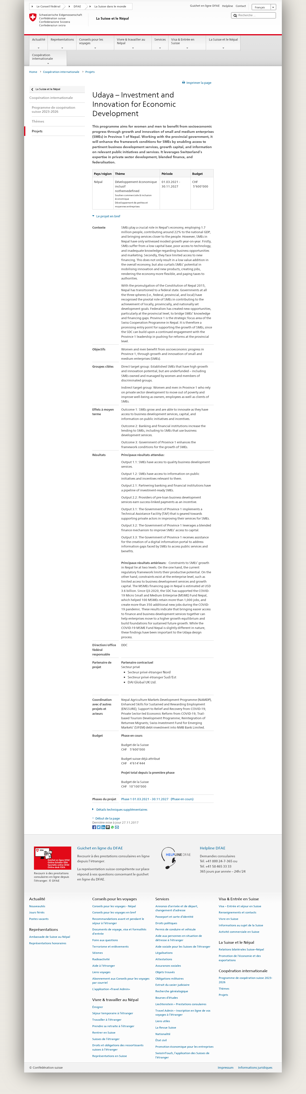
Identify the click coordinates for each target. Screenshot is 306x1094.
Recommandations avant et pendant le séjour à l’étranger (118, 921)
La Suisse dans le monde (110, 6)
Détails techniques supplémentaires (121, 809)
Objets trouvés (165, 972)
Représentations (62, 39)
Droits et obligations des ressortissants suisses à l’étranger (117, 1047)
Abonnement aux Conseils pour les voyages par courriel (120, 980)
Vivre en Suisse (228, 919)
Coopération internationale (42, 57)
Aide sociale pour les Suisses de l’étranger (182, 946)
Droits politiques (166, 923)
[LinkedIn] (103, 827)
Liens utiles (162, 1021)
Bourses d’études (166, 997)
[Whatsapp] (112, 827)
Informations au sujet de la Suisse (241, 925)
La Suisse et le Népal (223, 39)
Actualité (38, 39)
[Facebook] (94, 827)
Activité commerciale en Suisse (239, 931)
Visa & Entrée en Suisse (182, 41)
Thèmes (224, 988)
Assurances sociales (168, 965)
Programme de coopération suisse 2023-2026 (245, 980)
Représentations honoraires (47, 943)
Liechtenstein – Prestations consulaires (180, 1004)
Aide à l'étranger (103, 965)
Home (33, 72)
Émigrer (97, 1006)
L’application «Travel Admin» (111, 989)
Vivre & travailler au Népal (131, 41)
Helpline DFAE (212, 848)
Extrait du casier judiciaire (172, 985)
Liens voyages (101, 972)
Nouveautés (37, 906)
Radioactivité (101, 959)
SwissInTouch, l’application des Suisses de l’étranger (182, 1055)
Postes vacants (39, 919)
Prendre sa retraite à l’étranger (113, 1026)
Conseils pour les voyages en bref (114, 912)
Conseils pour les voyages (91, 41)
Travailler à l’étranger (106, 1019)
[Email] (117, 827)
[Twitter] (99, 827)
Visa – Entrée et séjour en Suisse (240, 906)
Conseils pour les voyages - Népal (114, 906)
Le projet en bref (108, 216)
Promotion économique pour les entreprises (184, 1046)
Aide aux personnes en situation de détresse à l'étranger (178, 938)
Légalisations (164, 953)
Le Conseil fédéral (48, 6)
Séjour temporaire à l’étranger (112, 1013)
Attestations (163, 959)
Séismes (97, 953)
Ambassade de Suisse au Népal (49, 936)
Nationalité (162, 1033)
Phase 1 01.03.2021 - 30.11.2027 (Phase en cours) (157, 799)
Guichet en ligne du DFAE (100, 848)
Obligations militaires (169, 978)
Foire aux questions (105, 940)
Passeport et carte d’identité (174, 916)
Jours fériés (36, 912)
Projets (223, 995)
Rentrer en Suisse (103, 1032)
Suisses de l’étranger (106, 1038)
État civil (161, 1040)
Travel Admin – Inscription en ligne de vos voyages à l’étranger (182, 1012)
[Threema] (108, 827)
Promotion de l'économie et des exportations (240, 958)
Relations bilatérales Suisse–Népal (241, 949)
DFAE (77, 6)
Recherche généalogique (171, 991)
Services (160, 39)
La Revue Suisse (165, 1027)
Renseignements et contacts (237, 912)
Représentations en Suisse (109, 1056)
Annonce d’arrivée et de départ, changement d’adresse (176, 908)
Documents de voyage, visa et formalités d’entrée (119, 931)
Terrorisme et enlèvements (110, 946)
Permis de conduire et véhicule (175, 929)
